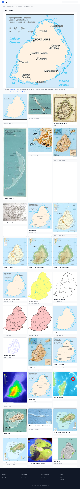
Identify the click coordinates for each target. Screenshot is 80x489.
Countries (4, 474)
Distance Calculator (45, 474)
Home (4, 6)
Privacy (62, 477)
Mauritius (11, 6)
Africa (7, 6)
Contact (62, 479)
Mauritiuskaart (12, 89)
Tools (39, 2)
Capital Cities (4, 477)
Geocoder (43, 476)
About (61, 474)
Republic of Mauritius (18, 6)
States (3, 476)
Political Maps (24, 476)
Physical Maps (24, 474)
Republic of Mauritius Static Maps (16, 92)
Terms (61, 476)
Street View (43, 477)
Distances (45, 2)
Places (27, 2)
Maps (33, 2)
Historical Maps (25, 477)
